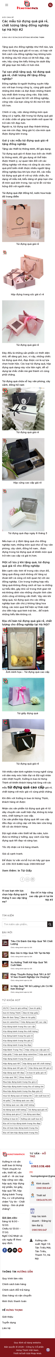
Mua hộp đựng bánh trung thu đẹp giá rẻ (22, 1091)
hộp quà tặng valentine (25, 1054)
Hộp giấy (7, 1054)
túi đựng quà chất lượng (14, 1109)
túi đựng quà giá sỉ (12, 1114)
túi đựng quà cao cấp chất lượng (18, 1105)
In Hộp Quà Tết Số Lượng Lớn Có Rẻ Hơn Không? (31, 987)
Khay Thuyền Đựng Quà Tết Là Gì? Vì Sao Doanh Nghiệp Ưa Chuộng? (31, 975)
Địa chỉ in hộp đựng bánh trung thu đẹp (21, 1123)
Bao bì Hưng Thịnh (35, 37)
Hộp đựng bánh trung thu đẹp (17, 1045)
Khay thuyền (25, 1077)
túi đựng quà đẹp (32, 1114)
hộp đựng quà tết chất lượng (36, 1063)
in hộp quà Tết (10, 1077)
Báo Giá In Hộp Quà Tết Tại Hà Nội (30, 952)
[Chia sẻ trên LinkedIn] (32, 879)
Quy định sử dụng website (27, 1342)
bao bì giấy (35, 1008)
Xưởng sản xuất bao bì (31, 1118)
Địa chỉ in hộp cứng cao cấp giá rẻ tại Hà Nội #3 (41, 896)
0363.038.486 (40, 1166)
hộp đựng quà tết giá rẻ (14, 1068)
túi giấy (6, 1100)
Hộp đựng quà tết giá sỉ (40, 1068)
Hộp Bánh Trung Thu (12, 1049)
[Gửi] (50, 924)
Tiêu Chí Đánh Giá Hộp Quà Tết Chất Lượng (32, 942)
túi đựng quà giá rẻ (38, 1109)
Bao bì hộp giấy (30, 1012)
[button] (6, 4)
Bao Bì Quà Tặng (11, 1017)
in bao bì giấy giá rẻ (36, 1072)
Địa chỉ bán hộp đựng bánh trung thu (20, 1128)
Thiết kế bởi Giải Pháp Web (27, 1353)
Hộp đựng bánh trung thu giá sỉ (17, 1040)
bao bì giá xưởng (19, 1008)
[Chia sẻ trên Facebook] (22, 879)
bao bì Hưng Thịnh (11, 1012)
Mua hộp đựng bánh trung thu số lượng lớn (23, 1086)
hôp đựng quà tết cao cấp (33, 1022)
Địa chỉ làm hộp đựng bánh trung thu (20, 1132)
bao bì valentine (11, 1022)
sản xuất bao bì (42, 1095)
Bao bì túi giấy (28, 1017)
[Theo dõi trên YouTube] (20, 1250)
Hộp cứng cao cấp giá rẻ (37, 1049)
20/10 (5, 1008)
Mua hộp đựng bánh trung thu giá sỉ (20, 1082)
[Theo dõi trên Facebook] (4, 1250)
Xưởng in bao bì (10, 1118)
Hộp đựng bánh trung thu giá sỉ (18, 1058)
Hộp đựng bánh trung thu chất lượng (20, 1031)
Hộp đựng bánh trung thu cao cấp (19, 1026)
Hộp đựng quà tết (11, 1063)
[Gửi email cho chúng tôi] (15, 1250)
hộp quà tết (45, 1054)
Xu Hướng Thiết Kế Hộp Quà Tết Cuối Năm (29, 963)
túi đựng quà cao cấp (23, 1100)
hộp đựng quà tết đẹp (13, 1072)
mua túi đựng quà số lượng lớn (17, 1095)
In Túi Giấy (25, 870)
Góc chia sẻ (8, 17)
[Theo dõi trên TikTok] (9, 1250)
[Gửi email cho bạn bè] (27, 879)
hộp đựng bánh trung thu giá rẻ (18, 1035)
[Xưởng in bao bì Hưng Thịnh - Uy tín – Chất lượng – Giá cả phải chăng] (27, 5)
